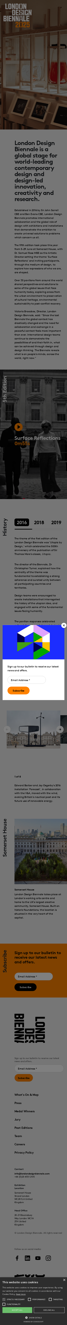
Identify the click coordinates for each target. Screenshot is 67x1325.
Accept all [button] (17, 1310)
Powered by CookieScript (33, 1322)
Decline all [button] (49, 1310)
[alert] (33, 1301)
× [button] (64, 1280)
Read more (21, 1294)
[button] (64, 625)
